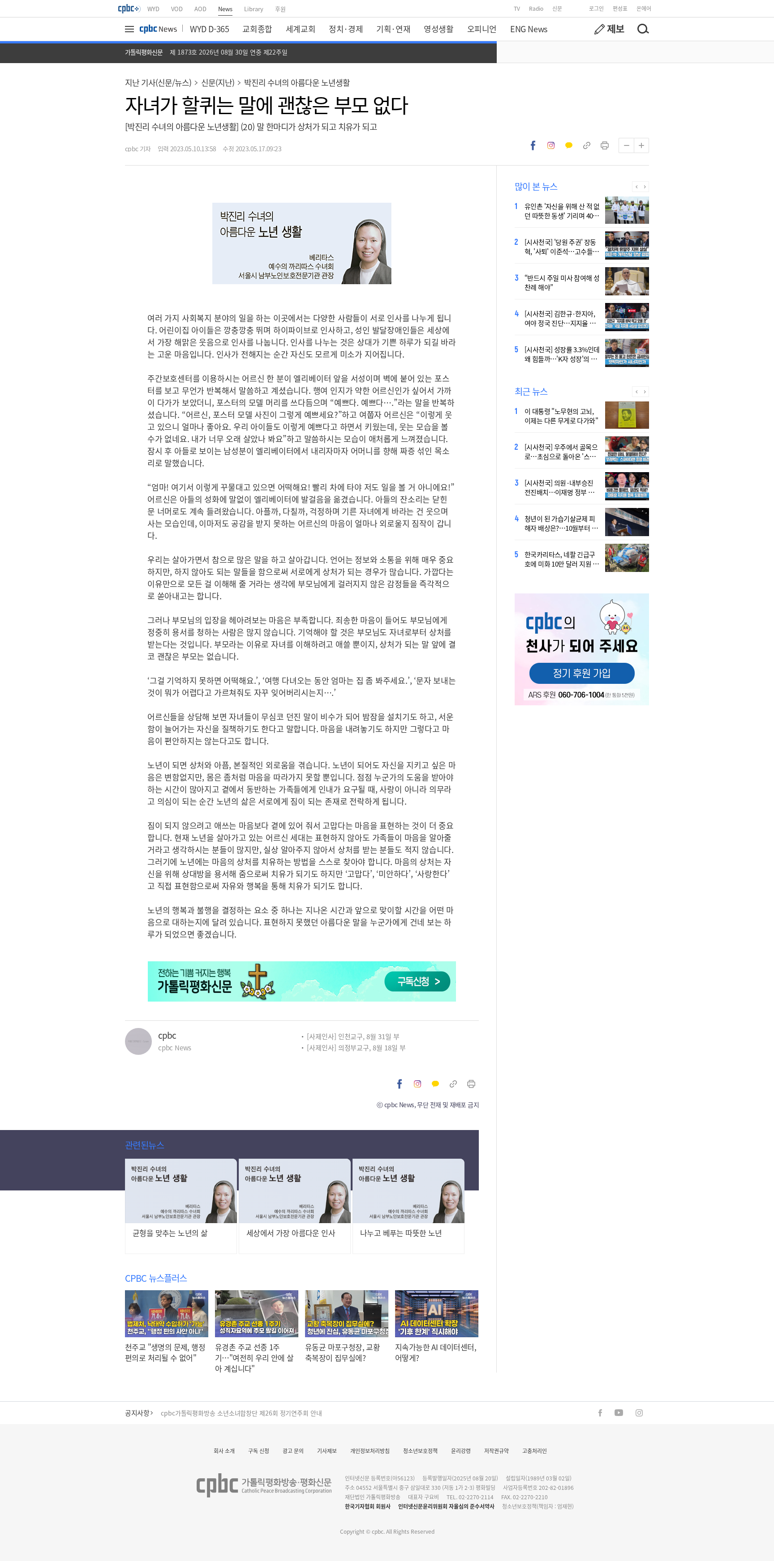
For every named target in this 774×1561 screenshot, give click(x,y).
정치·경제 (346, 28)
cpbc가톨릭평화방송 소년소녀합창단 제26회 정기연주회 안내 (241, 1412)
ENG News (528, 28)
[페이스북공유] (533, 145)
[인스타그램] (639, 1413)
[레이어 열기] (131, 29)
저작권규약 (496, 1450)
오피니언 (482, 28)
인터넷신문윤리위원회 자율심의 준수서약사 (446, 1506)
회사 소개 (224, 1450)
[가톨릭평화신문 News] (158, 29)
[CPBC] (130, 8)
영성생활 (438, 28)
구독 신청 (258, 1450)
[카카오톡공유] (568, 145)
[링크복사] (586, 145)
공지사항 (137, 1412)
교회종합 (257, 28)
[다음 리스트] (645, 186)
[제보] (609, 29)
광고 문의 (293, 1450)
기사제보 (327, 1450)
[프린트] (604, 145)
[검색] (643, 29)
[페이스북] (600, 1413)
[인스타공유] (551, 145)
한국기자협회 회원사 (368, 1506)
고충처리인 (534, 1450)
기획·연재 (393, 28)
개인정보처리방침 (370, 1450)
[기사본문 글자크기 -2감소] (626, 145)
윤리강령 (461, 1450)
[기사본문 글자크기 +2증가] (641, 145)
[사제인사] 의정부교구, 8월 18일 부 (356, 1047)
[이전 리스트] (636, 186)
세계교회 (300, 28)
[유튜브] (618, 1413)
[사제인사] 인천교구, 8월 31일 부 (353, 1036)
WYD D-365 (209, 28)
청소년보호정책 (420, 1450)
